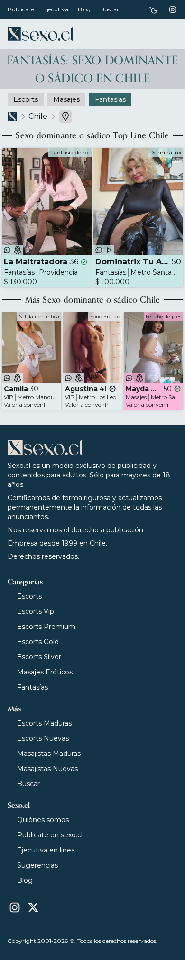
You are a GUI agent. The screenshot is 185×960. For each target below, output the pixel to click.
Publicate (21, 9)
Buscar (109, 9)
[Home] (40, 34)
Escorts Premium (46, 626)
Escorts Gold (38, 641)
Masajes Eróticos (45, 672)
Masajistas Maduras (49, 753)
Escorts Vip (35, 611)
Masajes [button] (66, 99)
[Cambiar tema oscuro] (153, 10)
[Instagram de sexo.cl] (172, 9)
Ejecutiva (55, 9)
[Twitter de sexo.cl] (33, 907)
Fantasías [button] (110, 99)
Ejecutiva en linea (46, 850)
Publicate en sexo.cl (50, 835)
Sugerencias (37, 865)
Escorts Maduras (44, 723)
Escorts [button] (25, 99)
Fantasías (32, 687)
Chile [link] (37, 116)
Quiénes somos (43, 820)
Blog (84, 9)
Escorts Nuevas (43, 738)
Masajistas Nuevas (47, 768)
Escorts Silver (39, 657)
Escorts (29, 596)
